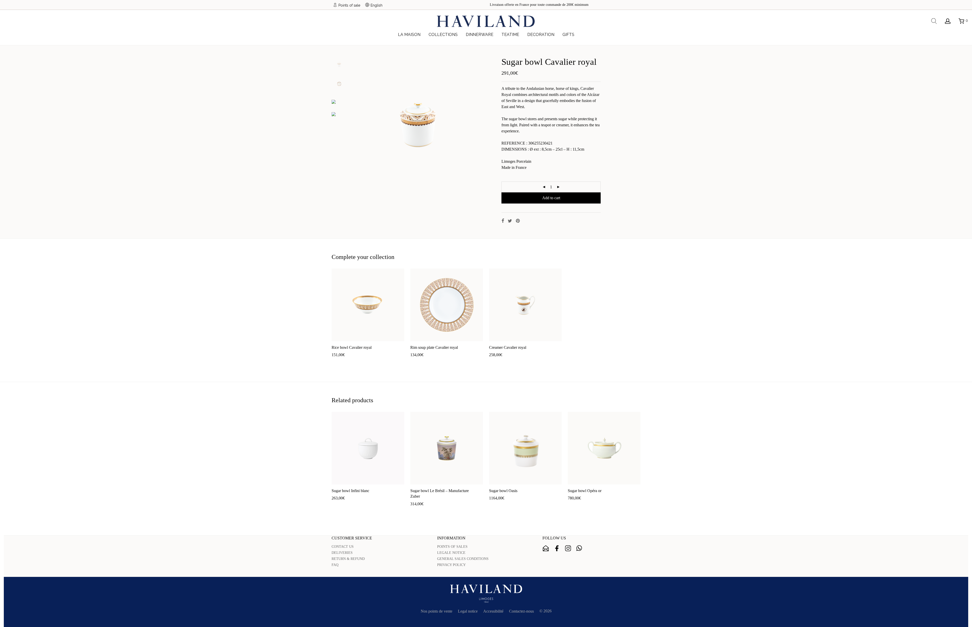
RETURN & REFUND (348, 559)
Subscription (545, 548)
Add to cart (551, 198)
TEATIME (510, 34)
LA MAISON (409, 34)
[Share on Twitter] (510, 221)
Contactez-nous (521, 611)
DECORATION (540, 34)
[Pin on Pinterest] (518, 221)
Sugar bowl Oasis (503, 491)
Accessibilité (493, 611)
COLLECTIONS (443, 34)
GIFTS (568, 34)
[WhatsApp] (579, 548)
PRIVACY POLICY (451, 565)
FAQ (335, 565)
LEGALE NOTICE (451, 553)
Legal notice (468, 611)
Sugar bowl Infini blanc (350, 491)
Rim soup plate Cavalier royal (434, 347)
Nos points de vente (436, 611)
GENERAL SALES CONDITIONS (463, 559)
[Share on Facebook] (502, 221)
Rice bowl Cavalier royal (352, 347)
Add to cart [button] (338, 363)
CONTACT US (343, 547)
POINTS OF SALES (452, 547)
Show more (359, 363)
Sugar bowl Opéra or (584, 491)
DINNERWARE (479, 34)
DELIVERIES (342, 553)
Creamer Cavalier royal (507, 347)
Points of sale (349, 5)
